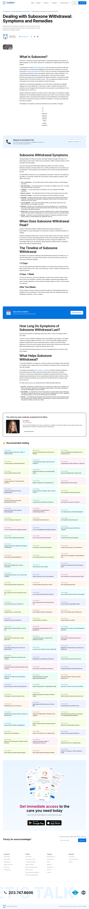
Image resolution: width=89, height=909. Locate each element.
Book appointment (77, 312)
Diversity (49, 869)
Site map (70, 861)
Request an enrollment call (74, 141)
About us (49, 861)
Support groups (7, 861)
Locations (49, 872)
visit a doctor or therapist (43, 370)
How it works (6, 867)
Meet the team (50, 867)
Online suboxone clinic (30, 859)
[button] (39, 3)
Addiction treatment (29, 864)
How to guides (7, 859)
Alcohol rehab (28, 856)
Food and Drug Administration (33, 71)
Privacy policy (72, 856)
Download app (50, 859)
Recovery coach (29, 869)
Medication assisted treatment (31, 874)
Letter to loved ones (8, 864)
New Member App (51, 856)
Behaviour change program (31, 867)
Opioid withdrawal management (32, 872)
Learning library (7, 869)
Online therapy (7, 856)
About (32, 3)
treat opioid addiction (39, 67)
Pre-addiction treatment (30, 861)
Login (74, 3)
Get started (82, 3)
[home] (9, 2)
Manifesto (49, 864)
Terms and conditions (73, 859)
